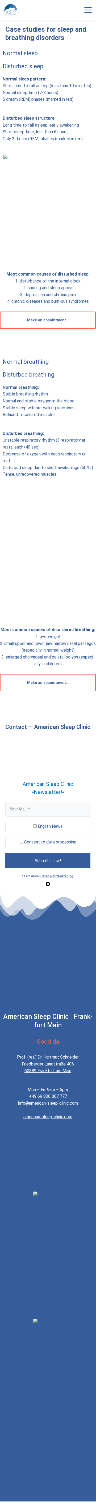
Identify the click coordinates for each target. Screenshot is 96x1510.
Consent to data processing (49, 842)
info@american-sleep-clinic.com (48, 1103)
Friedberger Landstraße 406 (48, 1064)
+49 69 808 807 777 (48, 1096)
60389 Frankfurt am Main (47, 1070)
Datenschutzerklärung (56, 876)
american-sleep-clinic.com (47, 1116)
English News (49, 826)
